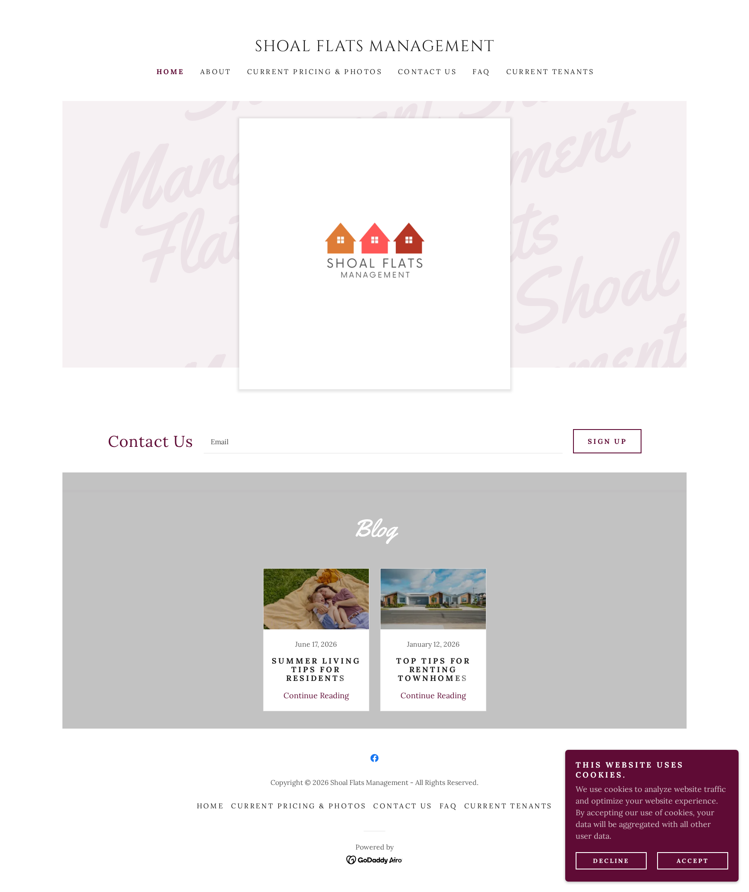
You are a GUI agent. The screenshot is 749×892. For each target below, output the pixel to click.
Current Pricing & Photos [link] (314, 71)
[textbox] (383, 441)
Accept (693, 861)
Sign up (607, 441)
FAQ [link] (481, 71)
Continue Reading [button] (316, 695)
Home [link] (170, 71)
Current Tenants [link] (550, 71)
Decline (611, 861)
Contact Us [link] (427, 71)
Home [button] (211, 805)
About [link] (215, 71)
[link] (374, 48)
